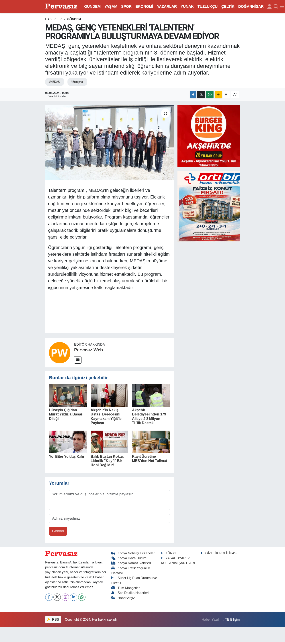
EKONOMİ (144, 6)
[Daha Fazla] (218, 94)
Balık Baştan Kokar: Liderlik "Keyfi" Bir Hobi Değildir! (107, 461)
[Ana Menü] (282, 7)
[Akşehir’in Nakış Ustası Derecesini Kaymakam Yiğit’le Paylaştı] (109, 395)
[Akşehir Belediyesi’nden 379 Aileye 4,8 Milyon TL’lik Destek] (151, 395)
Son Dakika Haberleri (133, 593)
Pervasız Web (88, 349)
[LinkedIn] (73, 597)
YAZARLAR (167, 6)
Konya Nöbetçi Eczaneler (136, 553)
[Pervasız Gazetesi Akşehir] (62, 6)
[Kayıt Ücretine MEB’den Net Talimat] (151, 442)
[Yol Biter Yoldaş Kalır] (68, 442)
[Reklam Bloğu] (208, 136)
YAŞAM (110, 6)
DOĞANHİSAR (251, 6)
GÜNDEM (92, 6)
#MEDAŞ (54, 81)
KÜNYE (171, 553)
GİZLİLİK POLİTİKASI (221, 553)
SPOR (126, 6)
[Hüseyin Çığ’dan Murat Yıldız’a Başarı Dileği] (68, 395)
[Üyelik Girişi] (269, 7)
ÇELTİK (227, 6)
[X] (57, 597)
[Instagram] (65, 597)
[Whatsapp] (82, 597)
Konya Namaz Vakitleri (134, 563)
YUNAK (187, 6)
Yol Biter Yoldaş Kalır (66, 456)
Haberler (53, 19)
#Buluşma (77, 81)
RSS (55, 619)
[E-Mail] (77, 360)
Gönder (58, 531)
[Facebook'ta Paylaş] (193, 94)
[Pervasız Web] (59, 352)
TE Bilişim (232, 619)
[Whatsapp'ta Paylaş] (210, 94)
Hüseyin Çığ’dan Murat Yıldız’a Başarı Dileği (66, 414)
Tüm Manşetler (129, 588)
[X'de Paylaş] (201, 94)
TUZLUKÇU (207, 6)
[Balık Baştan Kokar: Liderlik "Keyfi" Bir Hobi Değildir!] (109, 442)
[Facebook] (49, 597)
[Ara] (276, 7)
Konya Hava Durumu (133, 558)
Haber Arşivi (126, 598)
